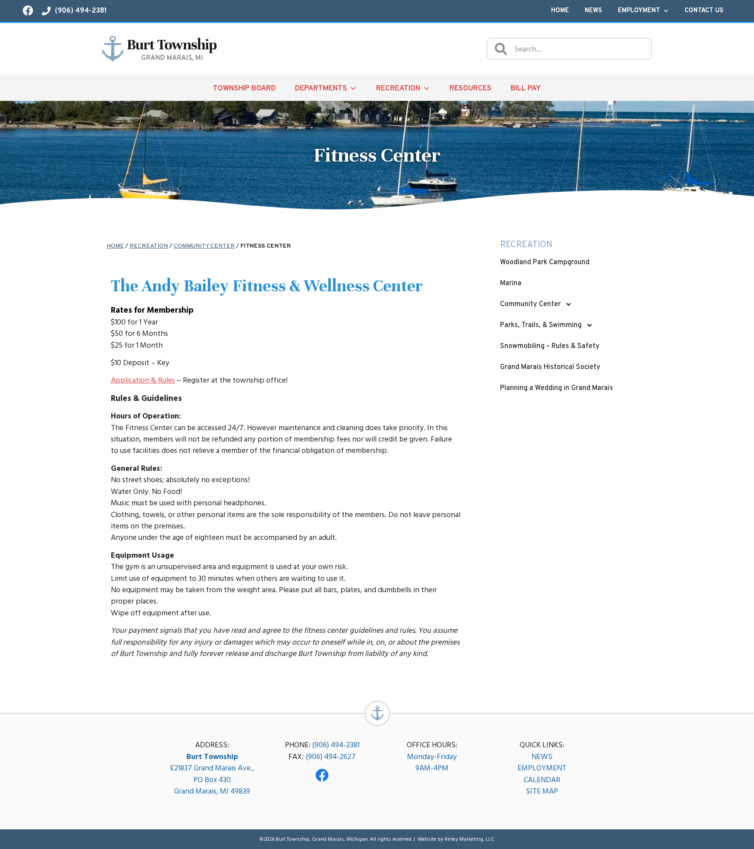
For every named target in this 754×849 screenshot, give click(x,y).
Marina (510, 283)
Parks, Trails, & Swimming (541, 325)
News (593, 11)
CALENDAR (542, 779)
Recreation (398, 88)
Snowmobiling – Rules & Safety (550, 346)
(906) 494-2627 (330, 756)
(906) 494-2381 (336, 745)
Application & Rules (143, 380)
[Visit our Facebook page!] (28, 10)
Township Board (244, 88)
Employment (639, 11)
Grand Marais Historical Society (550, 367)
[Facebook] (322, 775)
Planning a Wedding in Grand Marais (556, 388)
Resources (470, 88)
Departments (321, 88)
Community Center (204, 246)
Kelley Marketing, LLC (469, 839)
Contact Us (704, 11)
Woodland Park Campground (544, 262)
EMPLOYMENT (542, 768)
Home (560, 11)
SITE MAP (542, 791)
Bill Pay (526, 88)
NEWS (541, 756)
